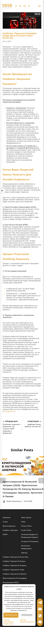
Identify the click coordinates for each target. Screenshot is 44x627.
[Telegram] (16, 6)
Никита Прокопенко (13, 501)
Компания (6, 517)
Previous (3, 480)
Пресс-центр (26, 517)
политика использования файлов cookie (8, 622)
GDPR (5, 534)
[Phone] (29, 6)
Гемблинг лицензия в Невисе (14, 561)
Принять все (11, 615)
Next (41, 480)
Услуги (5, 522)
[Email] (24, 6)
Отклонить (27, 615)
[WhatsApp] (20, 6)
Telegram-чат (9, 411)
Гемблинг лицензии (10, 530)
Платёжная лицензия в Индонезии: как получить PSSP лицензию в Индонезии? (11, 427)
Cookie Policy (26, 530)
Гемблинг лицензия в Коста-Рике (15, 557)
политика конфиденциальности (27, 621)
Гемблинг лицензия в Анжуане (14, 565)
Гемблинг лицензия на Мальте (14, 574)
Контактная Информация (26, 547)
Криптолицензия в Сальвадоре (15, 578)
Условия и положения (29, 541)
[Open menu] (39, 6)
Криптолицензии (9, 526)
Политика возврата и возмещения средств (29, 536)
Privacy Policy (26, 526)
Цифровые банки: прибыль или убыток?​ (33, 423)
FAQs (23, 522)
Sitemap (24, 553)
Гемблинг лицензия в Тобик (13, 570)
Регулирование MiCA (11, 582)
